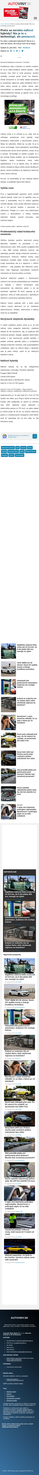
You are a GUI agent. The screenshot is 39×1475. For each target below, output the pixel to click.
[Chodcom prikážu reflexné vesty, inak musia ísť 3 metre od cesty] (19, 1228)
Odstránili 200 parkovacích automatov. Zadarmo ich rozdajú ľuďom (27, 684)
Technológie (19, 455)
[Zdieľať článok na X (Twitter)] (14, 51)
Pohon (11, 455)
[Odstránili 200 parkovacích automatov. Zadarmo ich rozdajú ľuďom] (8, 693)
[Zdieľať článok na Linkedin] (17, 51)
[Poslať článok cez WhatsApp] (19, 51)
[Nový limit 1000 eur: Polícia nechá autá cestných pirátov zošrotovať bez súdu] (8, 765)
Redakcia (26, 48)
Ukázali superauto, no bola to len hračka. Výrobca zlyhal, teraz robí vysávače (20, 1257)
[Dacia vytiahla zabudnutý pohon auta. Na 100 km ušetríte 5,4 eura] (8, 801)
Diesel (30, 447)
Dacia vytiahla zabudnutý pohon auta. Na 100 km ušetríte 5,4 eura (27, 791)
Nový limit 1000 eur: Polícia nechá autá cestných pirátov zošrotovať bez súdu (26, 755)
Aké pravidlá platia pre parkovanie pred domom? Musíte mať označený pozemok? (26, 773)
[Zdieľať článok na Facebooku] (11, 51)
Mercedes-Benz (13, 451)
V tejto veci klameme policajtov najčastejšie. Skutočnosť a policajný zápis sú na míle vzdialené (27, 811)
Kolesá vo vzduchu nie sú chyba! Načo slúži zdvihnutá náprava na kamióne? (26, 701)
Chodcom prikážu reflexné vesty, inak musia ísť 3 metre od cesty (19, 1232)
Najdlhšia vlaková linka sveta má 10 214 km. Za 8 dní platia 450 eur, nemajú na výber (27, 648)
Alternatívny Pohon (8, 447)
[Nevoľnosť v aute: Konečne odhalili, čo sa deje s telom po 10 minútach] (8, 729)
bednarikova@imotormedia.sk (24, 1340)
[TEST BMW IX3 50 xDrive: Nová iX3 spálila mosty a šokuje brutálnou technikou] (8, 676)
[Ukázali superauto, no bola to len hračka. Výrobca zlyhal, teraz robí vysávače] (19, 1254)
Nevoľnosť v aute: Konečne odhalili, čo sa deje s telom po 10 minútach (27, 719)
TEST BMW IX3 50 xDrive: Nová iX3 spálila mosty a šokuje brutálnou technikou (27, 666)
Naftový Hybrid (30, 451)
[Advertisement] (19, 552)
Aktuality (7, 24)
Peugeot (4, 455)
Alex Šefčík (18, 899)
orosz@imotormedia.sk (20, 1343)
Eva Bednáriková (20, 1007)
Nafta (22, 451)
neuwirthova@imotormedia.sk (15, 1380)
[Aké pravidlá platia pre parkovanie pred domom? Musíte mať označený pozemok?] (8, 783)
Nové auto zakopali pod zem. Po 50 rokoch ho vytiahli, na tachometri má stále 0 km (27, 737)
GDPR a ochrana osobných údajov (13, 1383)
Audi (17, 447)
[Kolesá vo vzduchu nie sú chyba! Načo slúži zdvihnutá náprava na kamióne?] (8, 711)
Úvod (1, 24)
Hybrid (4, 451)
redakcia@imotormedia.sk (25, 1351)
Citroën (23, 447)
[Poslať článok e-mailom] (22, 51)
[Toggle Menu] (35, 18)
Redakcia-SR (19, 1211)
